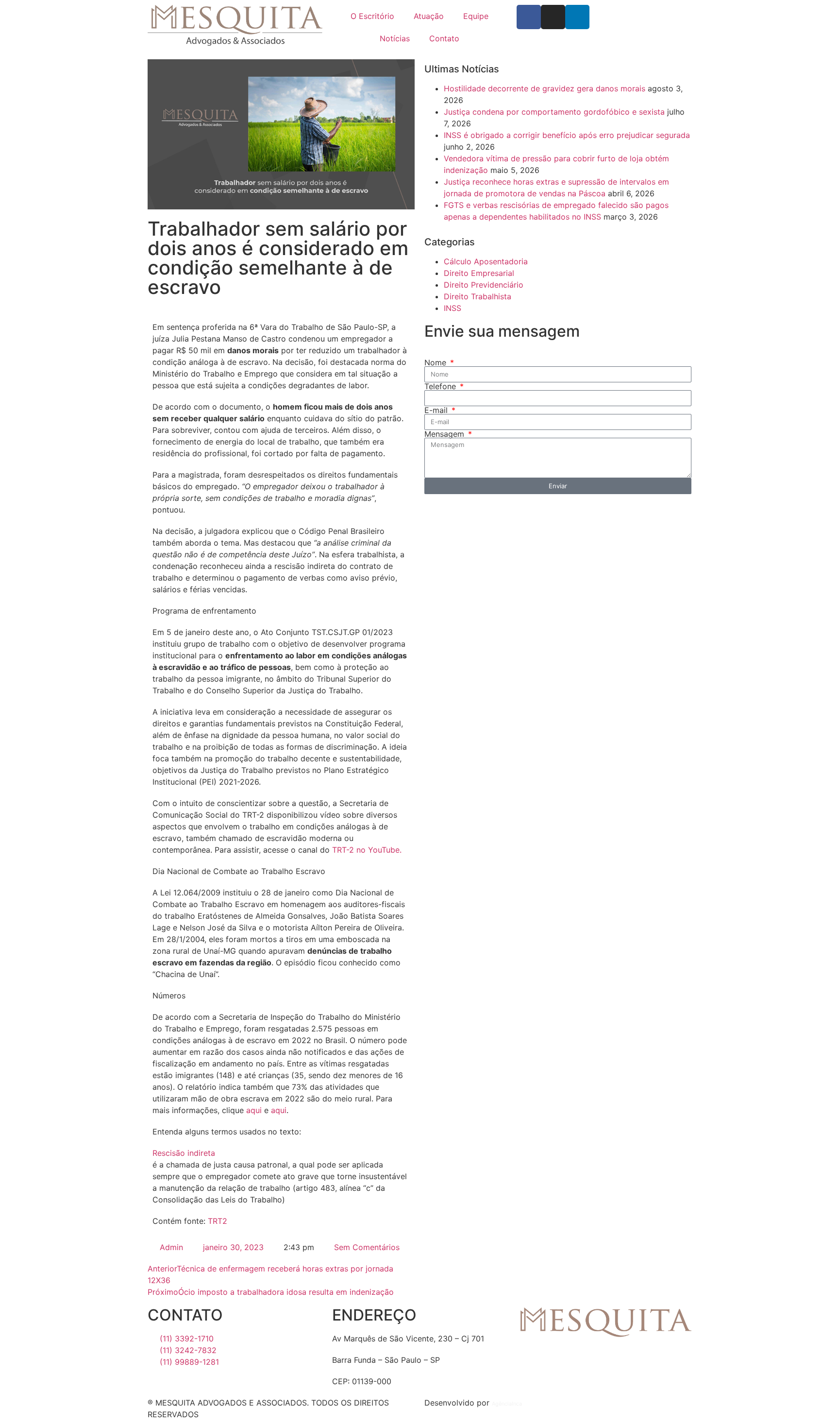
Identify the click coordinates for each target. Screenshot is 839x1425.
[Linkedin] (577, 17)
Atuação (429, 16)
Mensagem (445, 434)
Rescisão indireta (183, 1153)
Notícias (395, 38)
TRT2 (217, 1221)
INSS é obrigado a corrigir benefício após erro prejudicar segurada (567, 135)
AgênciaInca (507, 1403)
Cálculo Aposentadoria (486, 261)
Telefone (441, 386)
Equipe (475, 16)
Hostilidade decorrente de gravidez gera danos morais (544, 88)
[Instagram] (553, 17)
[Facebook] (529, 17)
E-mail (437, 410)
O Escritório (372, 16)
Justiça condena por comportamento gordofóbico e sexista (554, 112)
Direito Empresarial (479, 273)
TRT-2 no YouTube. (367, 850)
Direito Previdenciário (483, 285)
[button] (281, 1153)
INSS (452, 308)
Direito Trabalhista (477, 296)
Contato (444, 38)
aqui (254, 1110)
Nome (436, 362)
